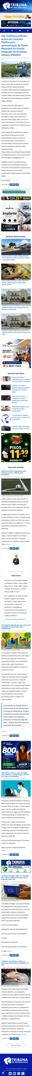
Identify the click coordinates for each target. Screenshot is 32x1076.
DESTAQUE (13, 881)
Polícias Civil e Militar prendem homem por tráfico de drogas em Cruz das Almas (21, 389)
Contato (24, 1068)
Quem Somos (12, 1068)
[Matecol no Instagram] (16, 198)
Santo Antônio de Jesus (15, 58)
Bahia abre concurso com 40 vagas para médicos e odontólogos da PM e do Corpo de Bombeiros (15, 774)
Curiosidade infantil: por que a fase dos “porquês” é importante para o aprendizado (16, 627)
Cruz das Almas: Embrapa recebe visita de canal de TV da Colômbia (21, 417)
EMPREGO (13, 778)
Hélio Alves (19, 1068)
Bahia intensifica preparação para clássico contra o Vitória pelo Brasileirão (13, 473)
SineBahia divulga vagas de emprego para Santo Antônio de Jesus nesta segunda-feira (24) (15, 877)
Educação (13, 631)
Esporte (13, 477)
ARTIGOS (13, 967)
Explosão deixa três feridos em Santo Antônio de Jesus (21, 428)
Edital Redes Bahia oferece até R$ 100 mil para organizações (20, 409)
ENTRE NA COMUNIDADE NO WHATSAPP (14, 192)
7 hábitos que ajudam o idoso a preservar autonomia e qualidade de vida (15, 963)
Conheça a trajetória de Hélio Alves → (16, 619)
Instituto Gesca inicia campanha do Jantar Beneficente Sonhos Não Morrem (20, 399)
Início (7, 1068)
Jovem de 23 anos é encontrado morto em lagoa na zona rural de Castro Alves (21, 379)
